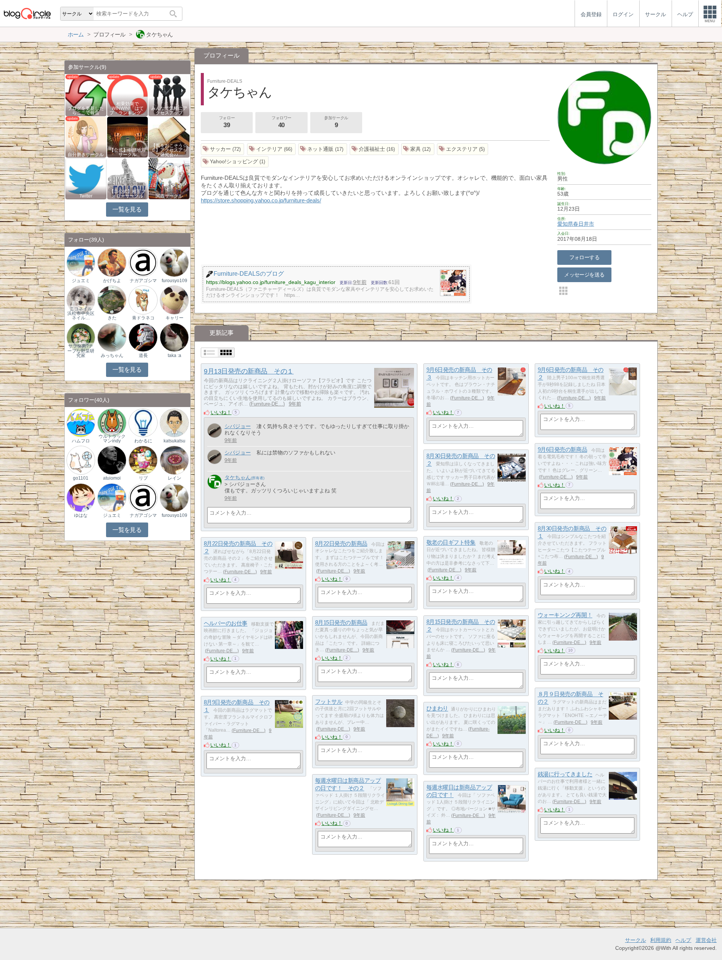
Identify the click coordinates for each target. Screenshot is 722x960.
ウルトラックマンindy (112, 438)
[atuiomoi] (111, 460)
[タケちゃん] (214, 481)
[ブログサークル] (27, 13)
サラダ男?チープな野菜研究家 (80, 350)
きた (112, 318)
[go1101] (81, 460)
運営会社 (706, 940)
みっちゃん (112, 355)
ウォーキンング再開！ (565, 615)
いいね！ (221, 412)
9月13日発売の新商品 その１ (248, 371)
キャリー (174, 318)
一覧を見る (126, 209)
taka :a (174, 355)
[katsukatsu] (174, 422)
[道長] (143, 337)
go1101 (80, 478)
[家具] (418, 149)
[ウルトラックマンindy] (111, 422)
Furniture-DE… (267, 404)
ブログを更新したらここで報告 (86, 110)
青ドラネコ (143, 318)
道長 (143, 355)
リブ (143, 478)
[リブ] (143, 460)
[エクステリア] (462, 149)
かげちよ (112, 280)
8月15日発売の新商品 (341, 623)
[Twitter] (86, 178)
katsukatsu (174, 441)
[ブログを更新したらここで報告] (86, 95)
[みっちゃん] (111, 337)
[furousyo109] (174, 262)
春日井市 (583, 224)
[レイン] (174, 460)
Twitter (86, 196)
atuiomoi (112, 478)
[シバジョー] (214, 430)
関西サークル (169, 196)
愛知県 (565, 224)
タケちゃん (237, 477)
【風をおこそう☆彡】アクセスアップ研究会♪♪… (169, 150)
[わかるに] (143, 422)
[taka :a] (174, 337)
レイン (174, 478)
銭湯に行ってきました (565, 774)
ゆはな (81, 515)
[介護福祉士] (374, 149)
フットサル (329, 702)
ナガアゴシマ (143, 280)
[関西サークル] (169, 178)
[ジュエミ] (81, 262)
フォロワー (281, 122)
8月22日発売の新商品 (341, 544)
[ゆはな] (81, 497)
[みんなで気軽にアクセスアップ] (169, 95)
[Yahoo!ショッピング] (234, 161)
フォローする (584, 257)
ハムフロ (81, 441)
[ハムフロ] (81, 422)
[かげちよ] (111, 262)
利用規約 (660, 940)
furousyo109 (174, 280)
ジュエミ (81, 280)
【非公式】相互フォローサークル (127, 193)
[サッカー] (222, 149)
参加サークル (336, 122)
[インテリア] (271, 149)
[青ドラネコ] (143, 299)
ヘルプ (683, 940)
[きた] (111, 299)
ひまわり (437, 708)
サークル (635, 940)
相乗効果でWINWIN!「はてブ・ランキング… (127, 108)
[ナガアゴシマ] (143, 262)
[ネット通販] (323, 149)
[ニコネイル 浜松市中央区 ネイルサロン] (81, 299)
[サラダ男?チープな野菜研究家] (81, 337)
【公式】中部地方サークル (127, 152)
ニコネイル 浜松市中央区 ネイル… (80, 313)
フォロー (227, 122)
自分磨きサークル (86, 154)
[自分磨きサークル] (86, 136)
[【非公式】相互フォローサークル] (128, 178)
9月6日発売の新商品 (562, 450)
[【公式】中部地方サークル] (128, 136)
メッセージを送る (584, 275)
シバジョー (237, 426)
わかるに (143, 441)
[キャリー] (174, 299)
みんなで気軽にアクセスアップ (169, 110)
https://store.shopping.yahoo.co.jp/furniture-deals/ (261, 200)
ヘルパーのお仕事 (225, 623)
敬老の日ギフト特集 (451, 542)
